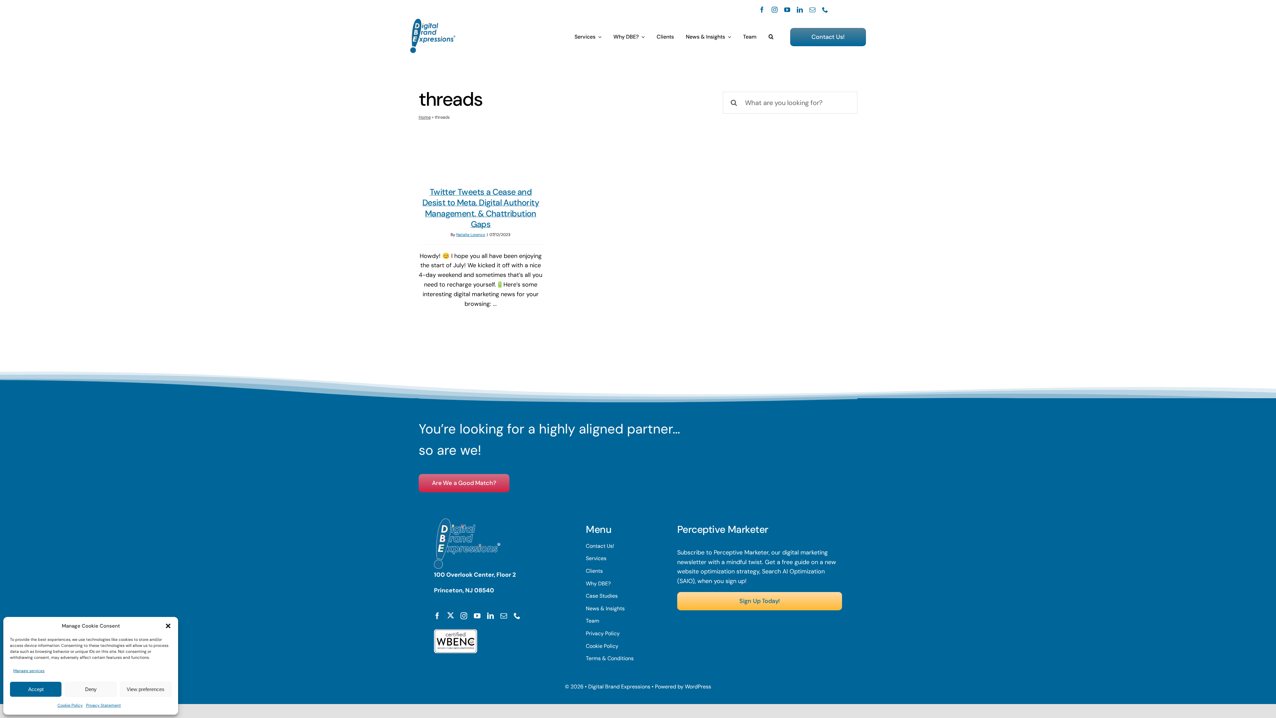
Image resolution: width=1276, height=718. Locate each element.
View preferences (145, 689)
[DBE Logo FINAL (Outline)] (433, 22)
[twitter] (450, 615)
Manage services (29, 670)
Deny (91, 689)
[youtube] (787, 10)
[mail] (812, 10)
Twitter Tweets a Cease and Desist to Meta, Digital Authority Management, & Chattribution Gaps (480, 208)
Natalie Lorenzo (470, 234)
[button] (168, 626)
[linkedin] (800, 10)
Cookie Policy (70, 705)
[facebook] (762, 10)
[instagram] (775, 10)
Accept (36, 689)
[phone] (825, 10)
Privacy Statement (103, 705)
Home (425, 117)
